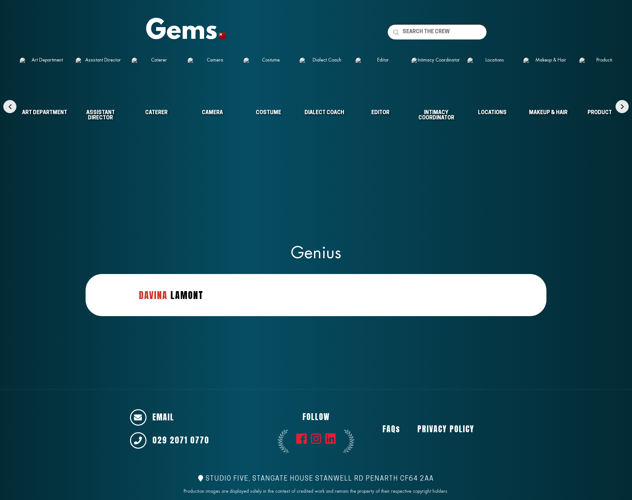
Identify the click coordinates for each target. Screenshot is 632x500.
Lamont (171, 295)
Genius (316, 252)
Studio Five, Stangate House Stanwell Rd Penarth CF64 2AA (319, 479)
